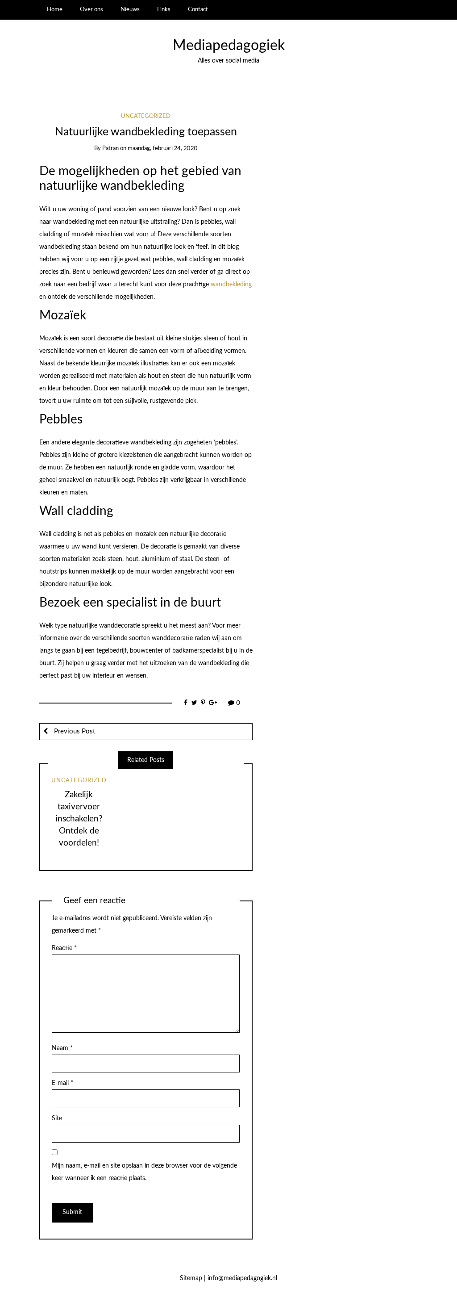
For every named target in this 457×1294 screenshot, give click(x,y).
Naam (62, 1048)
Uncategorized (145, 116)
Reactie (64, 948)
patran (110, 148)
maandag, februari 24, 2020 (163, 148)
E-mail (62, 1083)
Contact (198, 9)
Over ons (91, 9)
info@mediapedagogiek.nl (242, 1278)
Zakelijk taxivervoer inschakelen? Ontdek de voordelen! (79, 819)
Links (163, 9)
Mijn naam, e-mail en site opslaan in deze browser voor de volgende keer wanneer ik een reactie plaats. (144, 1172)
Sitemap (191, 1278)
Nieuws (130, 9)
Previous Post (73, 731)
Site (57, 1118)
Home (54, 9)
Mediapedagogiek (229, 46)
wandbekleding (231, 284)
